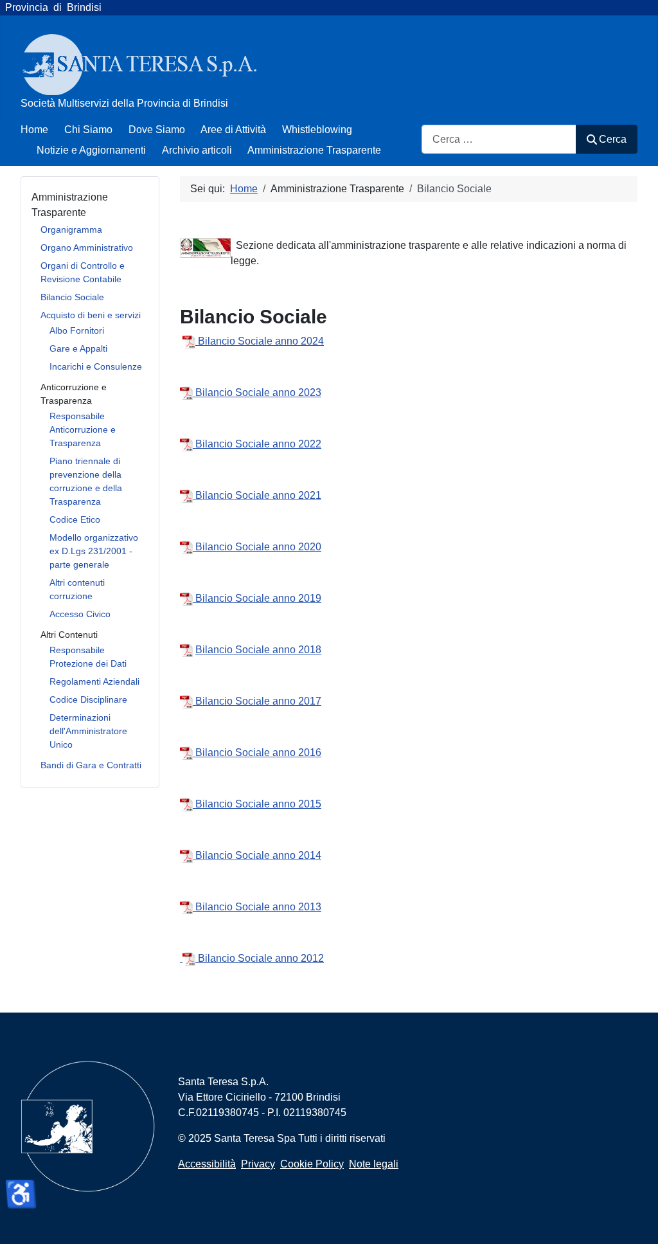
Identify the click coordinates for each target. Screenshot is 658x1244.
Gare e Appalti (78, 348)
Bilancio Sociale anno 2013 (257, 906)
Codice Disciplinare (88, 699)
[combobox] (499, 139)
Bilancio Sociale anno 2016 (257, 752)
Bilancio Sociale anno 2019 (258, 598)
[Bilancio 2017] (190, 341)
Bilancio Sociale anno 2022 (258, 443)
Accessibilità (207, 1163)
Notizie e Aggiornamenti (91, 150)
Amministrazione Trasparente (314, 150)
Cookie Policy (312, 1163)
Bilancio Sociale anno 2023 (258, 392)
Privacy (258, 1163)
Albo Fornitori (76, 330)
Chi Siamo (88, 129)
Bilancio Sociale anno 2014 (257, 855)
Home (34, 129)
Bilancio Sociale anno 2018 (258, 649)
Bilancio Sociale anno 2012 (259, 958)
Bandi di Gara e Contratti (90, 765)
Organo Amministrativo (86, 247)
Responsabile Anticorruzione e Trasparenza (82, 429)
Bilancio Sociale (72, 297)
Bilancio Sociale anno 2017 (257, 701)
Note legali (373, 1163)
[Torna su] (635, 1220)
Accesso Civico (80, 614)
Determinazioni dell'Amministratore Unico (88, 731)
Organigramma (71, 229)
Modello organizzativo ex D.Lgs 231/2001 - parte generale (93, 551)
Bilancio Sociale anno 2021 (258, 495)
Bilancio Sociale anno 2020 (258, 546)
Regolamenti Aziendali (94, 681)
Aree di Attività (233, 129)
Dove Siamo (157, 129)
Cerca (613, 139)
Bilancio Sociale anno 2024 (261, 341)
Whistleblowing (317, 129)
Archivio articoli (197, 150)
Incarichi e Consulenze (95, 366)
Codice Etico (74, 519)
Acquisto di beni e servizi (90, 315)
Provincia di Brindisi (51, 7)
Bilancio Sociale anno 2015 (257, 803)
